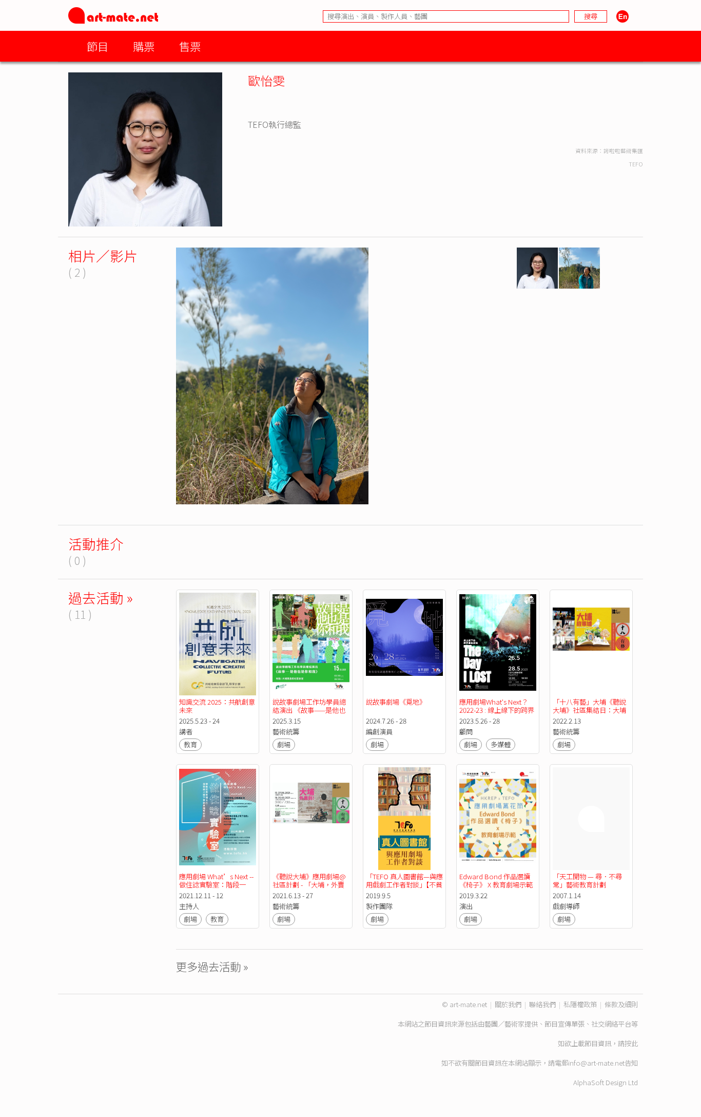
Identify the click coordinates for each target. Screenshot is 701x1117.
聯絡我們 (542, 1004)
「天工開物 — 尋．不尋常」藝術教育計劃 (587, 880)
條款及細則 (621, 1004)
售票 (190, 46)
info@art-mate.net (596, 1063)
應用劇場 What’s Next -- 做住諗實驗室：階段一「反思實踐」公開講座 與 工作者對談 (217, 889)
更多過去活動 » (212, 966)
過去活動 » (100, 598)
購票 (143, 46)
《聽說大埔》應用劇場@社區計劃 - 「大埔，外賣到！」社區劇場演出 (309, 885)
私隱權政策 (580, 1004)
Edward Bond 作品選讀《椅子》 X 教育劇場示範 (496, 880)
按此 (631, 1043)
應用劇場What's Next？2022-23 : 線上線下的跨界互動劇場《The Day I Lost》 (496, 714)
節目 (97, 46)
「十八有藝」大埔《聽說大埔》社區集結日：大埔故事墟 (589, 710)
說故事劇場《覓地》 (396, 702)
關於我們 (508, 1004)
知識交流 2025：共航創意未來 (217, 706)
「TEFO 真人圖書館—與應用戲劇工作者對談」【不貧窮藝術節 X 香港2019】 (404, 885)
